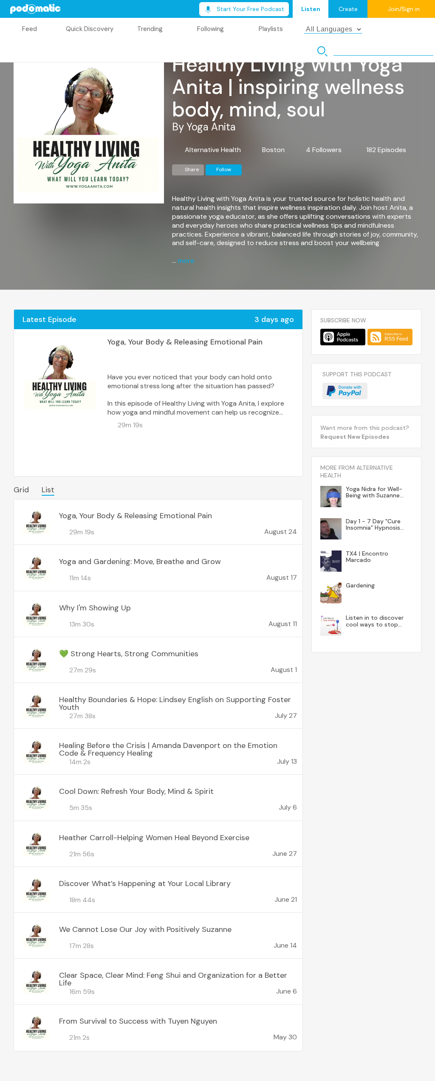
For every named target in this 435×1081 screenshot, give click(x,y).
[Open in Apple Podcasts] (342, 337)
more (186, 261)
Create (348, 9)
